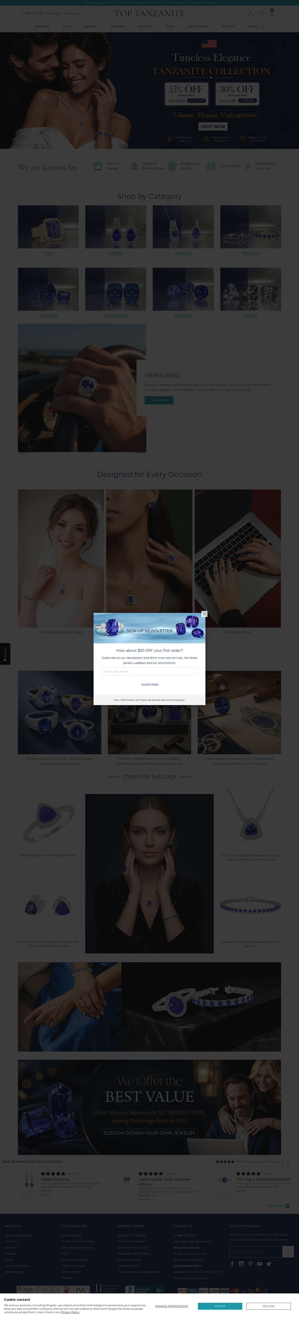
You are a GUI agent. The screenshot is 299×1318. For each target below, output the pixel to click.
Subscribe (149, 684)
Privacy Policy (70, 1312)
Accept (220, 1306)
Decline (268, 1306)
